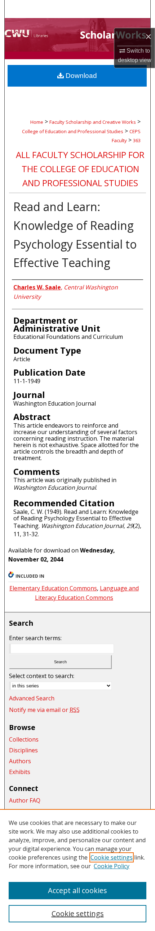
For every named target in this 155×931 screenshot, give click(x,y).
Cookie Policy (111, 866)
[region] (77, 870)
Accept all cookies (77, 890)
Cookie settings (111, 857)
